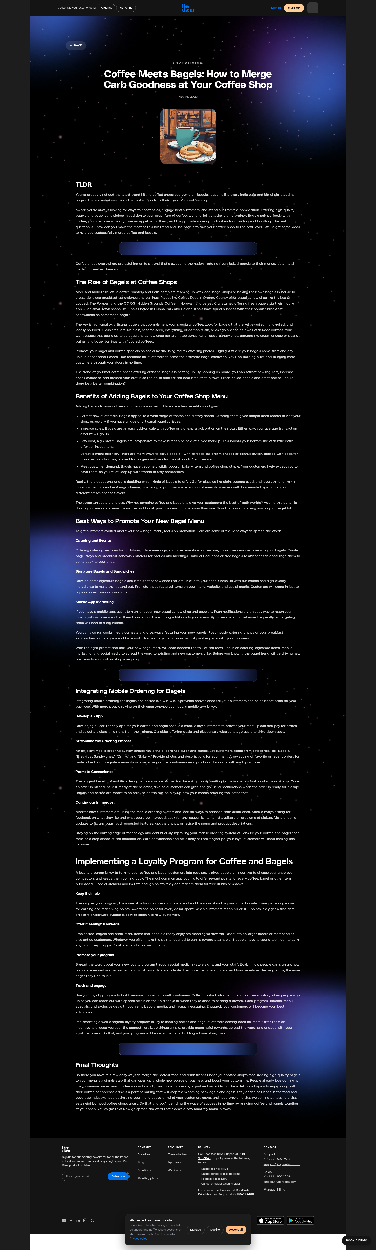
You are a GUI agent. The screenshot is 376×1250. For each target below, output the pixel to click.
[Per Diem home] (188, 8)
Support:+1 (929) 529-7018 (277, 1156)
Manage (195, 1229)
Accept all (236, 1229)
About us (144, 1154)
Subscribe (118, 1176)
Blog (141, 1162)
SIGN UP (294, 8)
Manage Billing (274, 1189)
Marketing (126, 8)
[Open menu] (312, 7)
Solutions (144, 1170)
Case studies (177, 1154)
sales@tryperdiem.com (280, 1181)
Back (78, 45)
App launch (176, 1162)
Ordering (106, 8)
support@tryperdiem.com (282, 1164)
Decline (215, 1229)
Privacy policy (138, 1238)
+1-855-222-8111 (243, 1194)
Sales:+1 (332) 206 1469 (277, 1174)
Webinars (174, 1170)
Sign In (276, 7)
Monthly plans (148, 1178)
